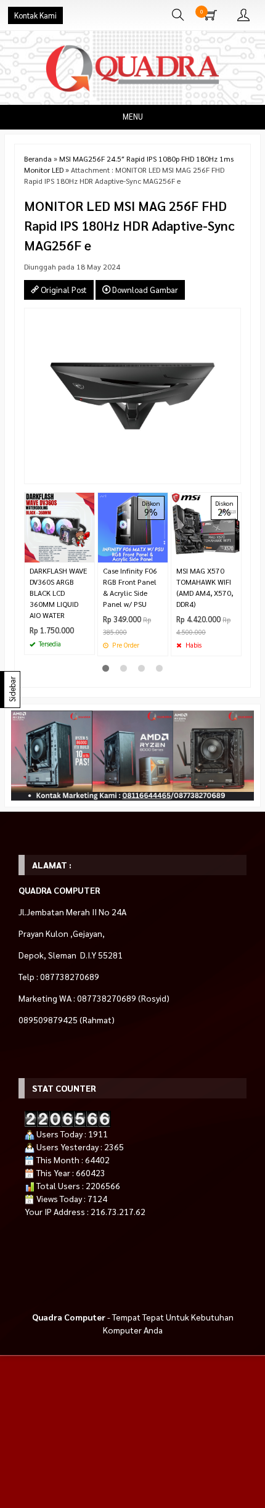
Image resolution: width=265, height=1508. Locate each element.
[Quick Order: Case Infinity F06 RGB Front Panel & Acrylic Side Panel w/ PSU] (160, 553)
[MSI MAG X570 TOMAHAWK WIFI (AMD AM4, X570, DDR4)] (206, 526)
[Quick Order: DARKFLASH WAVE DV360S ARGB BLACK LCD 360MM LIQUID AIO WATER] (87, 553)
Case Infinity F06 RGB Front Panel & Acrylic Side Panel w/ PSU (130, 587)
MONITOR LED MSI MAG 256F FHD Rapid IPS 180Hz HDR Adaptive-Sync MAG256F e (129, 225)
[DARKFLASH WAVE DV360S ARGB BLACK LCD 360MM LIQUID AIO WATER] (59, 526)
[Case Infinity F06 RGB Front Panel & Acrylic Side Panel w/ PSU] (133, 526)
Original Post (63, 289)
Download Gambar (144, 289)
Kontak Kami (35, 15)
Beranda (38, 158)
